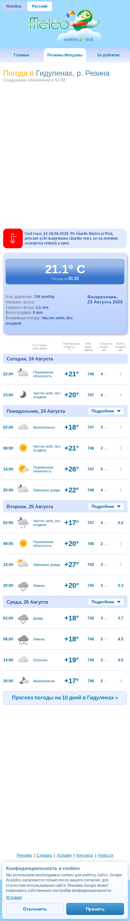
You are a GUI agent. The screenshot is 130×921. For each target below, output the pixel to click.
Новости (105, 855)
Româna (13, 6)
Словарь (44, 855)
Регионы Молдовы (64, 55)
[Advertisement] (65, 153)
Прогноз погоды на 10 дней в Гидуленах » (65, 697)
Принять (95, 908)
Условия (64, 855)
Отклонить (35, 908)
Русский (39, 6)
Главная (21, 55)
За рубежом (108, 55)
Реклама (24, 855)
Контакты (84, 855)
